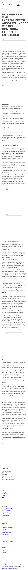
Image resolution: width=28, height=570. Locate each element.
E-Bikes (4, 498)
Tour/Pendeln (5, 493)
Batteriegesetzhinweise (7, 554)
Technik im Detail (6, 510)
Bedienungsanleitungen (7, 532)
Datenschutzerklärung (7, 550)
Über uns (4, 545)
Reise (3, 495)
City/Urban (4, 490)
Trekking (4, 492)
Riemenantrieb (5, 515)
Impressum (4, 549)
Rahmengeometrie (6, 513)
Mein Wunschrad (6, 544)
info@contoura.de (10, 479)
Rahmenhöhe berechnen (7, 527)
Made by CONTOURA (7, 508)
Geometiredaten (5, 534)
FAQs (3, 531)
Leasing (4, 529)
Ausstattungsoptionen (7, 512)
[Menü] (17, 5)
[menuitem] (6, 568)
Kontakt (4, 547)
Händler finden (5, 526)
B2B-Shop (4, 552)
